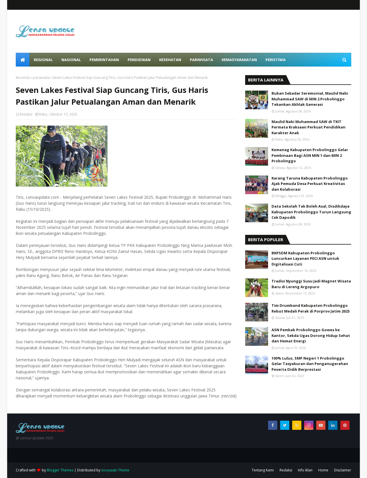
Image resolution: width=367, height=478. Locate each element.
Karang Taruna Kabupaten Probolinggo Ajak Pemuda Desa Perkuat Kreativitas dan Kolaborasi (310, 183)
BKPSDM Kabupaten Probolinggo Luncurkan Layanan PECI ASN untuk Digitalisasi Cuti (305, 258)
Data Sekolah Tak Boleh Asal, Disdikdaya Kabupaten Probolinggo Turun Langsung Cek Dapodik (311, 212)
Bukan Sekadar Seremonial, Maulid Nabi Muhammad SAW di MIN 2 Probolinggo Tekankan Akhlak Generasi (310, 99)
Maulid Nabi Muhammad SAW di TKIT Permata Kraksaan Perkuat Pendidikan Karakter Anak (308, 127)
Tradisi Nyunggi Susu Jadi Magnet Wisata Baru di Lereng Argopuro (311, 283)
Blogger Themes (60, 470)
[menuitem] (23, 60)
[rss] (296, 425)
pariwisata (41, 77)
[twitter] (284, 425)
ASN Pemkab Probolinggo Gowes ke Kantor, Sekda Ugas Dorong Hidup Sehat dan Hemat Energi (311, 335)
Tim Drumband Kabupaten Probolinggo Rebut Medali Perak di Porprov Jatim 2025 (311, 308)
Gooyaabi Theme (115, 470)
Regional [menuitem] (43, 59)
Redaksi (26, 114)
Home (323, 470)
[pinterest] (345, 425)
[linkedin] (332, 425)
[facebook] (272, 425)
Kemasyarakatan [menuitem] (239, 59)
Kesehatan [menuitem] (170, 59)
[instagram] (308, 425)
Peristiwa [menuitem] (276, 59)
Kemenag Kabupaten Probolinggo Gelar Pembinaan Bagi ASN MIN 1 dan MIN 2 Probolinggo (310, 155)
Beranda (23, 77)
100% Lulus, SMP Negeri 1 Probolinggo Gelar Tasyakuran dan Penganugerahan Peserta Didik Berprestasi (310, 364)
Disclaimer (342, 470)
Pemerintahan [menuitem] (104, 59)
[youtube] (320, 425)
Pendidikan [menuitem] (139, 59)
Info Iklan (305, 470)
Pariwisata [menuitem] (201, 59)
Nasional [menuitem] (71, 59)
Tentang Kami (263, 470)
